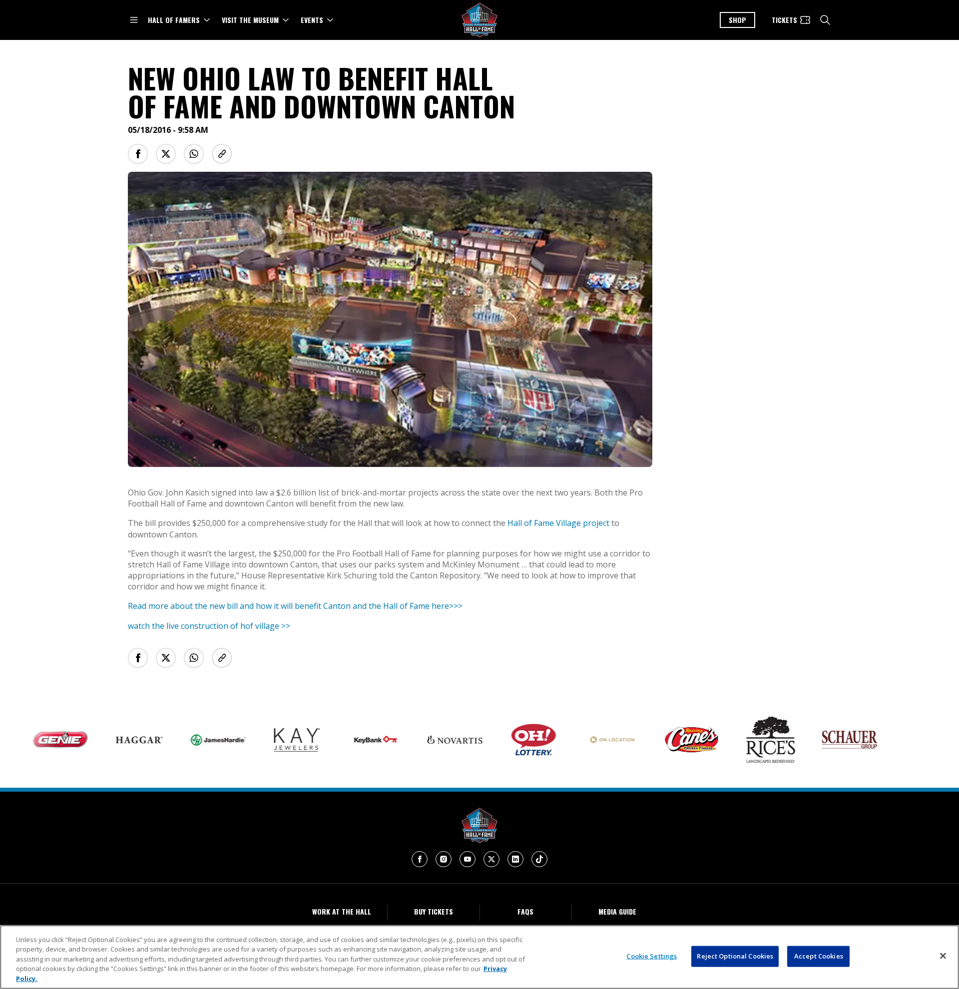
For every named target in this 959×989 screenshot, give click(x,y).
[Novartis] (428, 740)
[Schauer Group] (823, 739)
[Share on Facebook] (138, 154)
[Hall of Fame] (479, 825)
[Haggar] (112, 739)
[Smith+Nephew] (902, 740)
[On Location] (586, 740)
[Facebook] (420, 859)
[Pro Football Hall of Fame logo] (479, 20)
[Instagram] (444, 859)
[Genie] (33, 740)
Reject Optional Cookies (735, 956)
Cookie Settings (651, 956)
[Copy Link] (222, 154)
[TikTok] (539, 859)
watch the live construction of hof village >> (209, 625)
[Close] (943, 956)
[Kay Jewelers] (270, 740)
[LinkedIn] (515, 859)
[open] (134, 20)
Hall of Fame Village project (558, 522)
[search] (825, 20)
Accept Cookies (818, 956)
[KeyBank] (349, 739)
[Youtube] (468, 859)
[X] (491, 859)
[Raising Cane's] (665, 739)
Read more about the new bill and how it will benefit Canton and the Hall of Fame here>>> (295, 605)
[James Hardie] (191, 740)
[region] (479, 957)
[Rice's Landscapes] (744, 740)
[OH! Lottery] (507, 740)
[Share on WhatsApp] (194, 154)
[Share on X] (166, 154)
